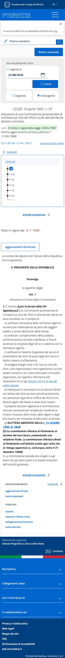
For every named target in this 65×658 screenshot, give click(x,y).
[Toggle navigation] (55, 14)
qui (56, 31)
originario (20, 96)
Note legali (8, 628)
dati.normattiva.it (12, 649)
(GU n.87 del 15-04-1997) (16, 143)
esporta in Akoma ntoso (17, 516)
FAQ (4, 639)
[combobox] (32, 41)
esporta (9, 511)
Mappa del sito (10, 634)
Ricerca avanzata (49, 52)
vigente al (15, 69)
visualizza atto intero (52, 143)
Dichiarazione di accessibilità (18, 644)
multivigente (47, 96)
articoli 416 (34, 381)
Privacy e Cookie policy (15, 623)
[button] (43, 74)
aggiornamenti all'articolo (20, 247)
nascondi (12, 152)
